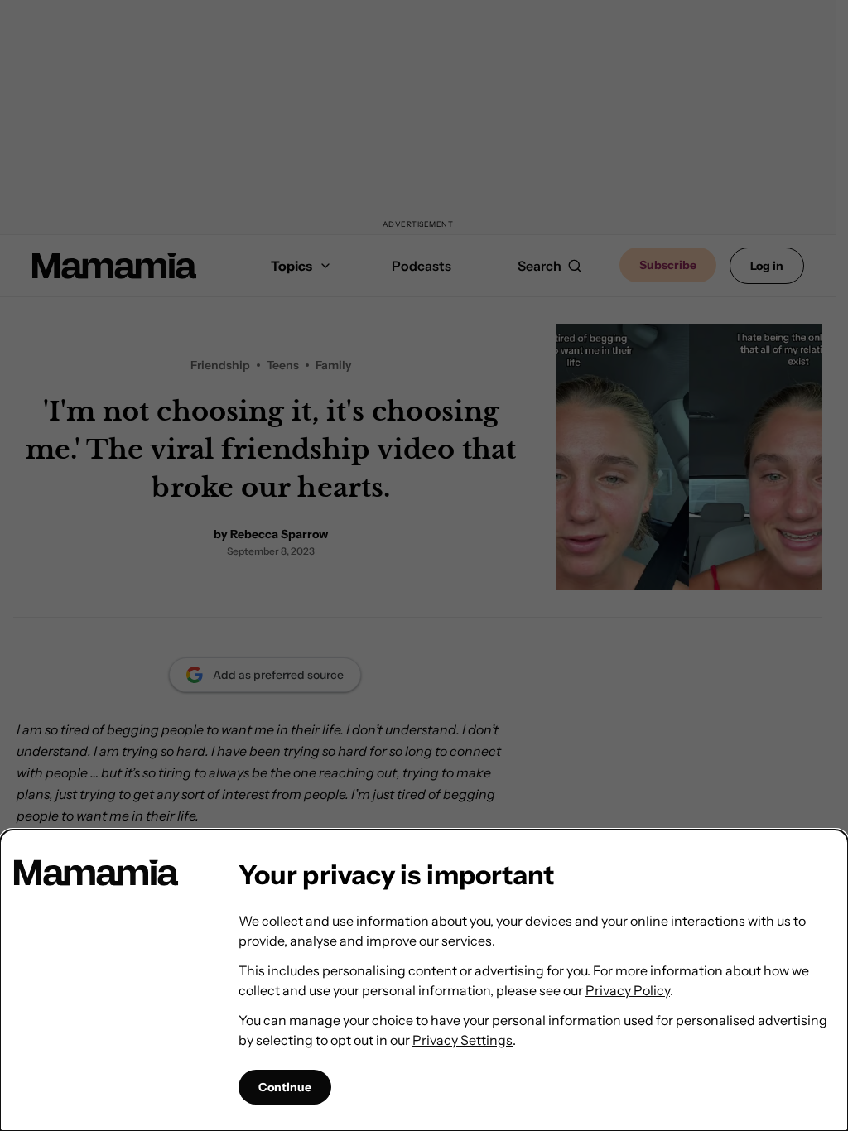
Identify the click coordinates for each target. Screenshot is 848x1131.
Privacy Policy (627, 990)
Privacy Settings (462, 1040)
